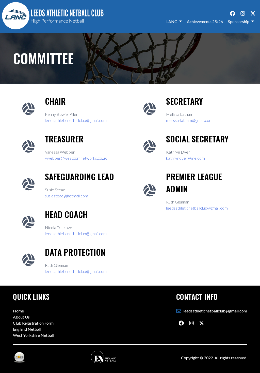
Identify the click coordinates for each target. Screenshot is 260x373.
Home (18, 310)
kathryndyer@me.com (185, 158)
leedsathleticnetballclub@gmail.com (76, 120)
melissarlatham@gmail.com (189, 120)
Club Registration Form (33, 323)
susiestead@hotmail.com (66, 195)
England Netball (27, 329)
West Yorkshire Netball (33, 335)
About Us (21, 316)
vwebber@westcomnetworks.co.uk (76, 158)
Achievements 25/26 (205, 21)
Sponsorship (238, 21)
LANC (171, 21)
